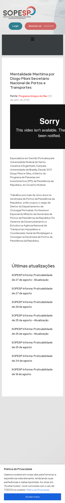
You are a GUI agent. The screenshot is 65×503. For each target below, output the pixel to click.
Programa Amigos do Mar (33, 96)
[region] (32, 483)
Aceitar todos (32, 496)
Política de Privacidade (37, 489)
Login (15, 26)
